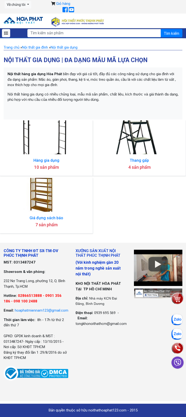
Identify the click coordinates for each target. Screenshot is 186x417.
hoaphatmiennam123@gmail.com (41, 310)
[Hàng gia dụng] (46, 137)
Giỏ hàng (63, 3)
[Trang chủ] (23, 20)
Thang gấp (139, 160)
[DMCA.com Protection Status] (54, 373)
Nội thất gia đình (35, 47)
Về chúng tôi (16, 5)
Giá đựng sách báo (46, 218)
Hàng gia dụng (46, 160)
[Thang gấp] (139, 137)
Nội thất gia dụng (64, 47)
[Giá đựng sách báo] (46, 195)
